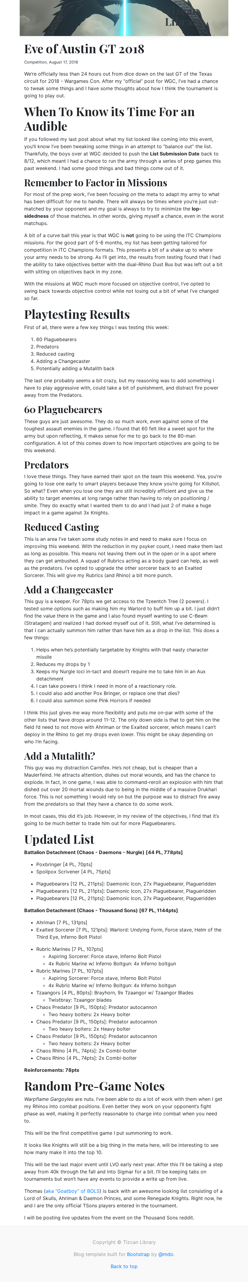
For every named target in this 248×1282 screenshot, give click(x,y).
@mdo (165, 1254)
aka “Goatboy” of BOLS (73, 1191)
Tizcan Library (184, 16)
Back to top (124, 1266)
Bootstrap (138, 1254)
